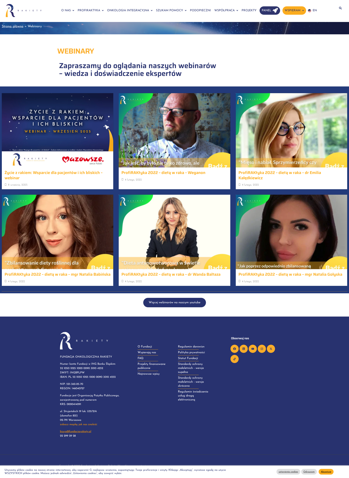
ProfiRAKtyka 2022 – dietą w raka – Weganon (163, 172)
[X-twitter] (271, 349)
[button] (67, 10)
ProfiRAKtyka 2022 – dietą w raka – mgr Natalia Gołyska (290, 274)
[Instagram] (262, 349)
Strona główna (12, 26)
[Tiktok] (234, 359)
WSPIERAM (292, 10)
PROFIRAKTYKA (89, 10)
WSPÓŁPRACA (224, 10)
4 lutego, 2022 (133, 180)
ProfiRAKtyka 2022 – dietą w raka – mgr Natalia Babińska (58, 274)
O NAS (66, 10)
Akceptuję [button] (326, 472)
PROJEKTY (249, 10)
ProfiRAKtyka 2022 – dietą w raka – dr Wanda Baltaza (170, 274)
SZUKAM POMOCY (169, 10)
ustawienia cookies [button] (288, 472)
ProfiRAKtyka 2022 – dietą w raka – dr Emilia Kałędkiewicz (279, 175)
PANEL (266, 10)
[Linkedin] (244, 349)
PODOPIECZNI (200, 10)
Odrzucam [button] (309, 472)
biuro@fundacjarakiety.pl (75, 431)
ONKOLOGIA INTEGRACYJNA (128, 10)
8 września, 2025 (17, 185)
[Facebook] (234, 349)
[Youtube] (253, 349)
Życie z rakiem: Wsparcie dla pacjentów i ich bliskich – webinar (54, 175)
